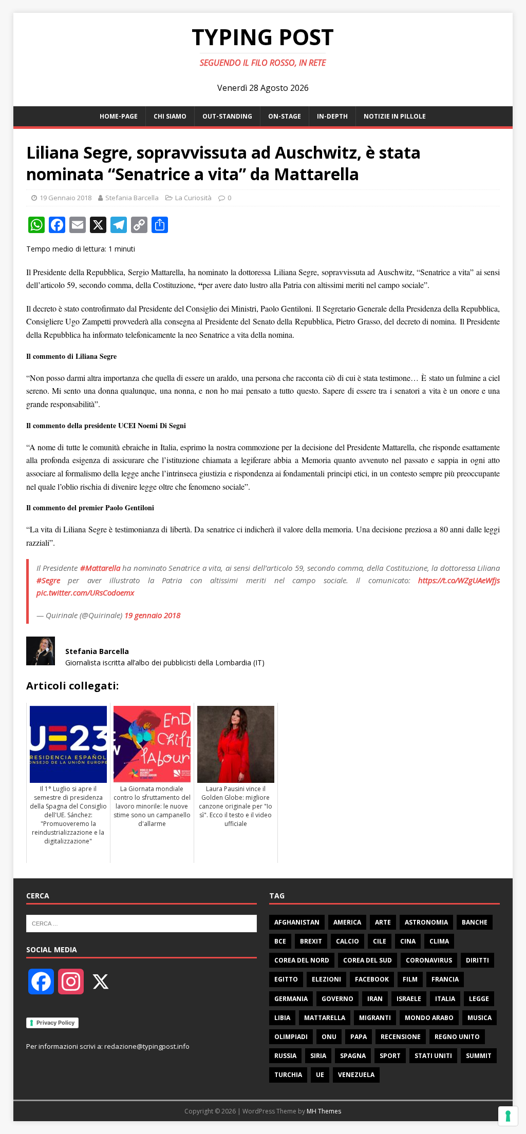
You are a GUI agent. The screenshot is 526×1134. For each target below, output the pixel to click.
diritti (477, 960)
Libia (282, 1017)
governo (337, 998)
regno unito (457, 1036)
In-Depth (332, 116)
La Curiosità (193, 197)
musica (479, 1017)
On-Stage (284, 116)
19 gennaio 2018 (152, 615)
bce (280, 941)
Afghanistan (297, 922)
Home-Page (119, 116)
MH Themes (324, 1111)
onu (329, 1036)
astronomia (426, 922)
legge (479, 998)
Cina (408, 941)
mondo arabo (429, 1017)
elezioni (326, 979)
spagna (353, 1055)
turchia (288, 1074)
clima (439, 941)
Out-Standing (227, 116)
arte (383, 922)
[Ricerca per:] (141, 922)
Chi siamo (170, 116)
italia (445, 998)
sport (390, 1055)
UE (320, 1074)
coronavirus (429, 960)
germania (291, 998)
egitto (286, 979)
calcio (347, 941)
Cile (379, 941)
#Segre (48, 580)
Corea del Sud (367, 960)
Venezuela (356, 1074)
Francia (445, 979)
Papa (358, 1036)
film (410, 979)
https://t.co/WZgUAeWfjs (459, 580)
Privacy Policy (55, 1022)
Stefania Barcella (132, 197)
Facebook (372, 979)
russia (285, 1055)
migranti (375, 1017)
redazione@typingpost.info (147, 1046)
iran (375, 998)
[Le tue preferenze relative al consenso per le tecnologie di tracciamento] (508, 1116)
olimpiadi (291, 1036)
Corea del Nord (301, 960)
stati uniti (433, 1055)
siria (318, 1055)
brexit (311, 941)
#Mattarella (100, 568)
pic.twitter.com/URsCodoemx (85, 592)
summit (479, 1055)
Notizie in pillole (395, 116)
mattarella (324, 1017)
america (347, 922)
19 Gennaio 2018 (65, 197)
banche (474, 922)
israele (409, 998)
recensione (401, 1036)
